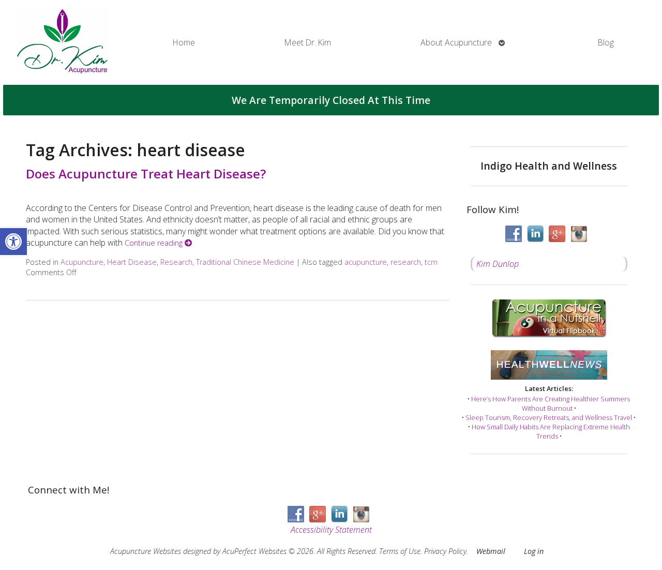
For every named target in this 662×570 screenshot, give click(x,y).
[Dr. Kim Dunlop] (62, 42)
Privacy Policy (445, 551)
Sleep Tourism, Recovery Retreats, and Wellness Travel (548, 417)
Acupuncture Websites (145, 551)
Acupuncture (82, 262)
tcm (431, 262)
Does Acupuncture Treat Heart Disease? (146, 173)
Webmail (490, 551)
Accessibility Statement (331, 529)
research (405, 262)
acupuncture (365, 262)
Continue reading (155, 243)
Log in (534, 551)
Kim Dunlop (497, 263)
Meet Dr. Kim (307, 42)
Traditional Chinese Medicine (245, 262)
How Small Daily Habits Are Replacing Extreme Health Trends (551, 431)
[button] (13, 241)
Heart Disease (132, 262)
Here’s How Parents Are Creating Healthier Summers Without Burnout (550, 403)
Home (184, 42)
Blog (606, 42)
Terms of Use (399, 551)
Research (176, 262)
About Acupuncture (456, 42)
